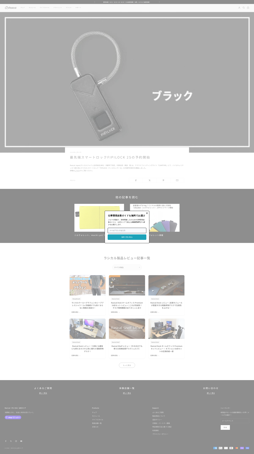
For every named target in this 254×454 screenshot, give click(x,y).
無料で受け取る (127, 237)
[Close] (147, 213)
